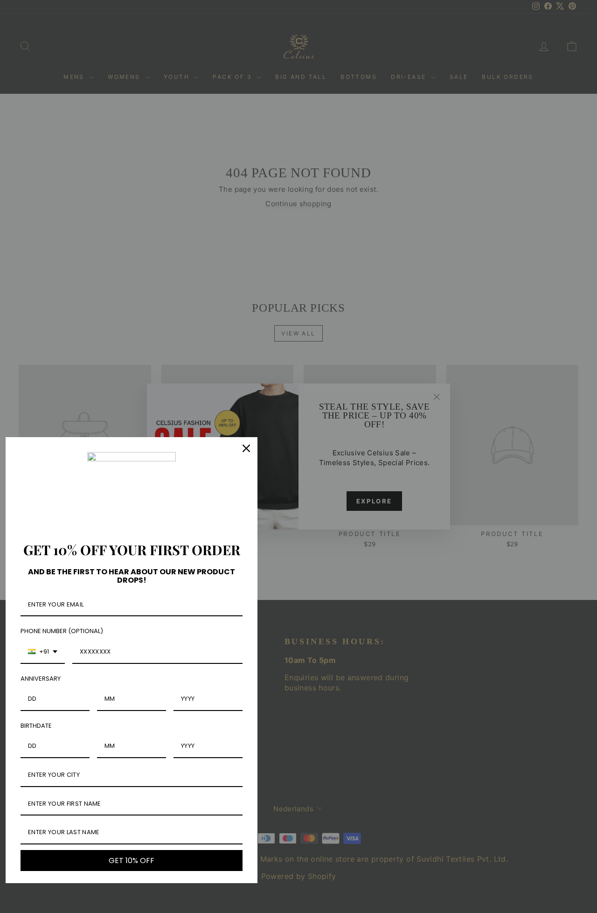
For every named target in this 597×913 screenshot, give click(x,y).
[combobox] (43, 652)
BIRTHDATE (36, 725)
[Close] (246, 448)
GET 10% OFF (131, 860)
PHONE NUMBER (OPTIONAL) (62, 631)
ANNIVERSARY (41, 678)
